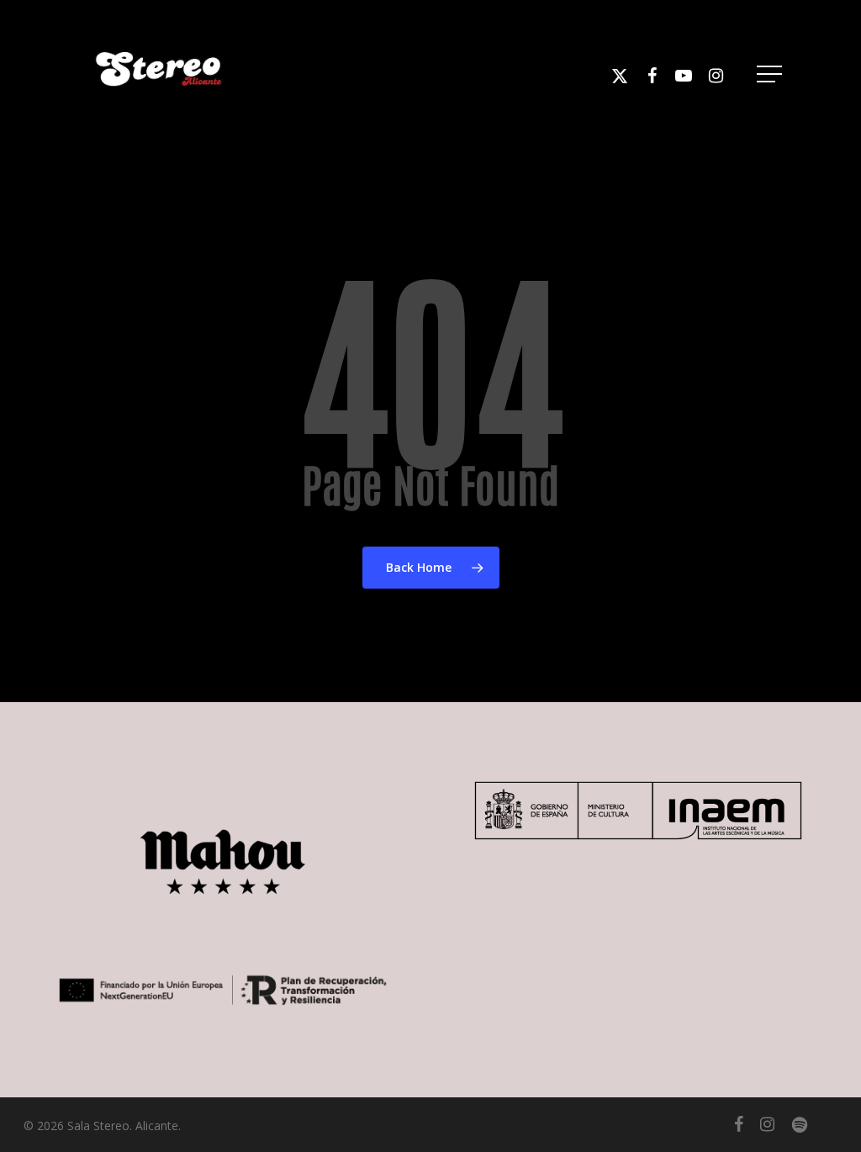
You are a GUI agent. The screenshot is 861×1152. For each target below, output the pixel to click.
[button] (771, 74)
